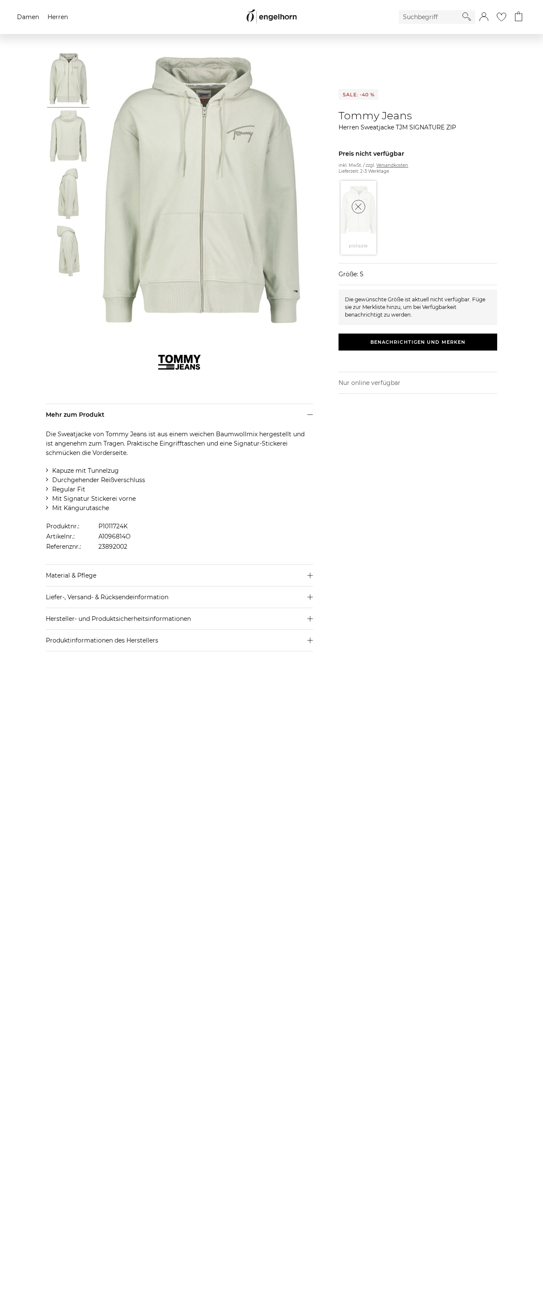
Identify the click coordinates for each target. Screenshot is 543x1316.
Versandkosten (392, 165)
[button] (484, 16)
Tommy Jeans (375, 115)
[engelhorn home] (271, 17)
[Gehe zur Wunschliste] (501, 16)
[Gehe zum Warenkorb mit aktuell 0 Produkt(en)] (518, 16)
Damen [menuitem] (28, 17)
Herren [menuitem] (58, 17)
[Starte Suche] (466, 16)
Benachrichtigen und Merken (418, 342)
